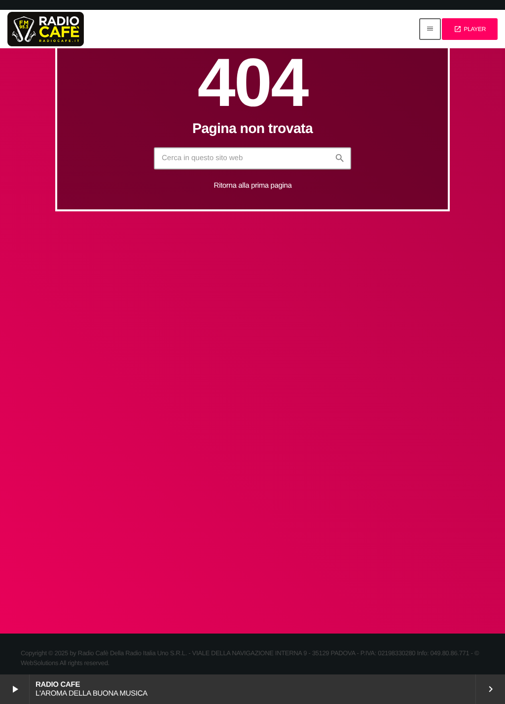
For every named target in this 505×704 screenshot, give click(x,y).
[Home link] (45, 29)
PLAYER (470, 29)
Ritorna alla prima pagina (253, 185)
